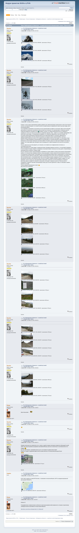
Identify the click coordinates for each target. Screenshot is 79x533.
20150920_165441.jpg (26, 233)
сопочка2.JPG (25, 187)
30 (12, 23)
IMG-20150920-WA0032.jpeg (27, 308)
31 (13, 23)
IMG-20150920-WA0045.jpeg (27, 347)
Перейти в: (58, 521)
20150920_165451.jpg (26, 243)
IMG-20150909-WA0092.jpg (27, 60)
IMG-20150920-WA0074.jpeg (27, 395)
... (11, 23)
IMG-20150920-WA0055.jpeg (27, 387)
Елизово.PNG (24, 490)
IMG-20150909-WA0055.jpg (27, 86)
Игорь (8, 405)
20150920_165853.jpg (26, 254)
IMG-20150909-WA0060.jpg (27, 99)
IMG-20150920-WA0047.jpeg (27, 355)
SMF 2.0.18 (34, 529)
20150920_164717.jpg (26, 223)
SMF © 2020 (39, 529)
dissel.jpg (24, 463)
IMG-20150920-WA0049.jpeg (27, 379)
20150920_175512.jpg (26, 300)
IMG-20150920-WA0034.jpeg (27, 332)
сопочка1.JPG (25, 177)
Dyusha (9, 28)
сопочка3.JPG (25, 197)
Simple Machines (45, 529)
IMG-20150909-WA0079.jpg (27, 42)
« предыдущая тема (62, 21)
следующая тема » (69, 21)
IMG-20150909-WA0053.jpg (27, 109)
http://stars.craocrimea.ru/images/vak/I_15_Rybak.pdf (32, 509)
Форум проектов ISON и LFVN (17, 3)
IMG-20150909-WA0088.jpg (27, 50)
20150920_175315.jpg (26, 290)
